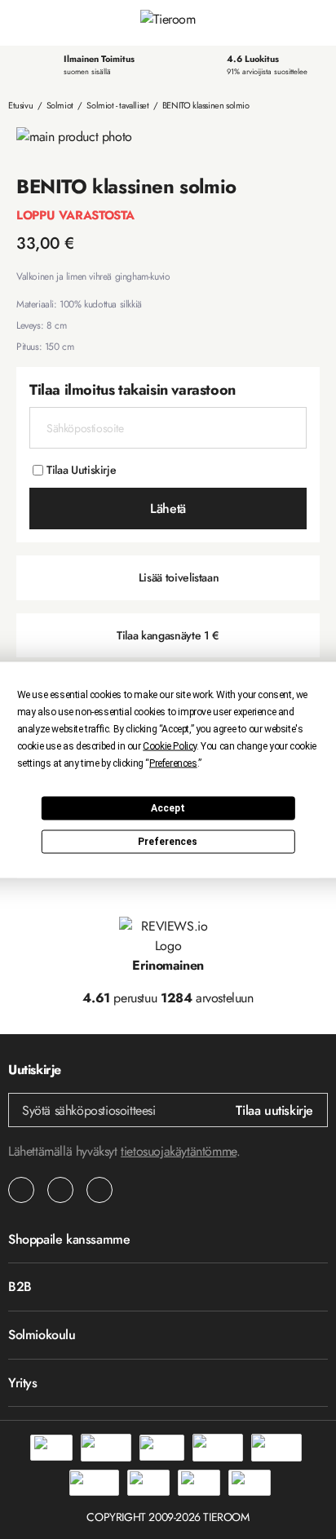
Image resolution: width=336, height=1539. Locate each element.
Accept (168, 808)
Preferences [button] (173, 762)
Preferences (167, 841)
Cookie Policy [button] (170, 745)
